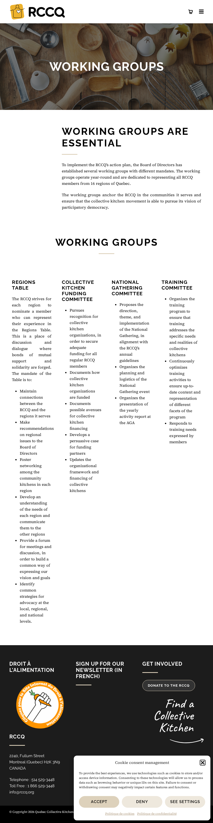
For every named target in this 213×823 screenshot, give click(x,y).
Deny (142, 801)
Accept (99, 801)
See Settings (185, 801)
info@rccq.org (21, 792)
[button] (202, 762)
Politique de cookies (120, 814)
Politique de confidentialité (157, 814)
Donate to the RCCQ (169, 685)
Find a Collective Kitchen (173, 715)
